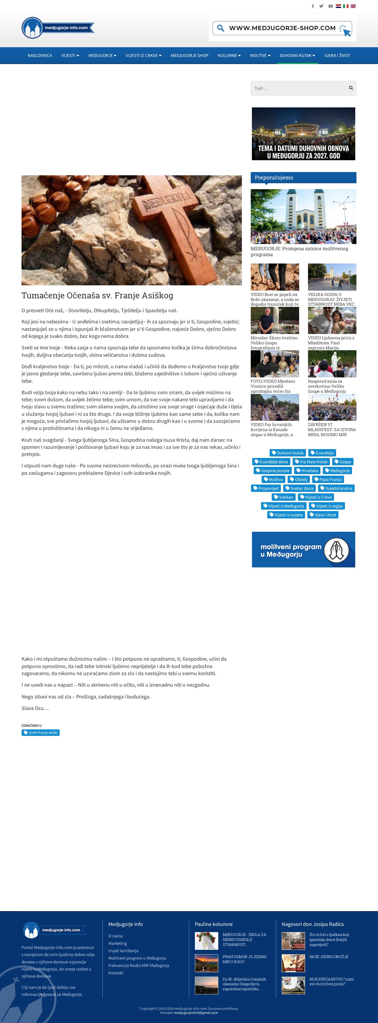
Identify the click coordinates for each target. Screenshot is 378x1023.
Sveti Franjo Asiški (43, 732)
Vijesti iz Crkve (318, 497)
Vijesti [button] (68, 55)
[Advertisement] (74, 122)
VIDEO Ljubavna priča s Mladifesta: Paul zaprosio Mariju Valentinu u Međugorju (331, 345)
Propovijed (268, 488)
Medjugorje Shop (189, 55)
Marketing (117, 943)
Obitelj (301, 479)
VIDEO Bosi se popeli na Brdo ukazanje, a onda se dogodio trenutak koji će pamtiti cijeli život (275, 302)
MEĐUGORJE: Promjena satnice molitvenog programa (299, 251)
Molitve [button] (258, 55)
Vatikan (286, 497)
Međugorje (340, 470)
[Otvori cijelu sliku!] (132, 230)
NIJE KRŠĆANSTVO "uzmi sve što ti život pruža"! (331, 981)
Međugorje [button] (101, 55)
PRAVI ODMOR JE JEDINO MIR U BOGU (245, 959)
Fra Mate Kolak (314, 461)
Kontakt (115, 972)
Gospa (345, 461)
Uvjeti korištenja (123, 950)
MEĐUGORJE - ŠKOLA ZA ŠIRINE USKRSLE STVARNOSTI (244, 939)
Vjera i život (337, 55)
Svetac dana (302, 488)
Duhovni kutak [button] (296, 55)
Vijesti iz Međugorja (286, 506)
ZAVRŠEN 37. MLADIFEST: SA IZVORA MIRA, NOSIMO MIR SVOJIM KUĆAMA (332, 432)
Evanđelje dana (274, 461)
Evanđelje (325, 453)
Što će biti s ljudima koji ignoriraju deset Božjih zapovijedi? (329, 939)
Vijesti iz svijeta (289, 515)
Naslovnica (40, 55)
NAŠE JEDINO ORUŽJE (328, 956)
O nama (115, 936)
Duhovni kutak (290, 453)
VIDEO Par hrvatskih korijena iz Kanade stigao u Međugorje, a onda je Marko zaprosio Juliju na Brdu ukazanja (274, 434)
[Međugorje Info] (58, 27)
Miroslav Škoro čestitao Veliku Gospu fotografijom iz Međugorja (274, 345)
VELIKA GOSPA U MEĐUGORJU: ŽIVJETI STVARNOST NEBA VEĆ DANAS (331, 302)
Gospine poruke (275, 470)
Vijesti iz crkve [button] (142, 55)
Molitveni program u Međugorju (137, 958)
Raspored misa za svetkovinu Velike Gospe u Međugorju (327, 386)
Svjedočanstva (338, 488)
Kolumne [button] (227, 55)
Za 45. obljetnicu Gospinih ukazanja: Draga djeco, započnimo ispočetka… (244, 984)
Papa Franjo (331, 479)
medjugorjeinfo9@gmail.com (196, 1012)
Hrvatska (310, 470)
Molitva (276, 479)
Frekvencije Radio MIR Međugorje (138, 965)
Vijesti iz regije (329, 506)
